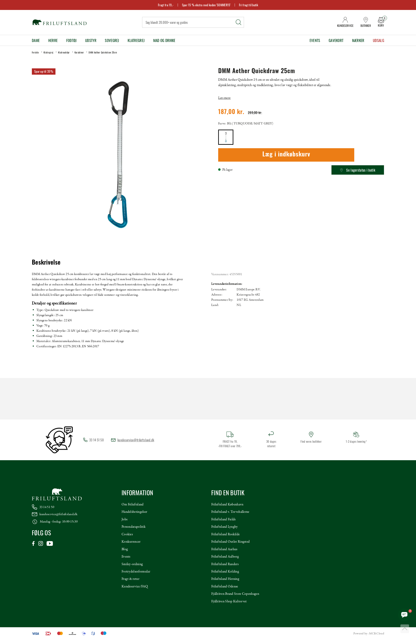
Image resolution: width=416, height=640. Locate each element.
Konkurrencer (131, 541)
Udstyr (90, 40)
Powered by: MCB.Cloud (368, 634)
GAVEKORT (336, 40)
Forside (35, 52)
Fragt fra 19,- (166, 5)
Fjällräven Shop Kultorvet (229, 601)
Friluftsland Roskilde (225, 534)
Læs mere (224, 98)
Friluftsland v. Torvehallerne (230, 512)
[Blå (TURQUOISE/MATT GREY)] (225, 137)
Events (315, 40)
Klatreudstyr (64, 52)
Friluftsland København (227, 504)
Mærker (358, 40)
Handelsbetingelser (134, 512)
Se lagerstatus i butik (360, 170)
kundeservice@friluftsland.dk (135, 439)
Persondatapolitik (134, 526)
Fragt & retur (130, 579)
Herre (53, 40)
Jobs (124, 519)
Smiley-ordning (132, 564)
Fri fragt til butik (248, 5)
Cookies (127, 534)
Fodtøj (71, 40)
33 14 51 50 (46, 507)
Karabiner (79, 52)
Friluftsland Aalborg (225, 556)
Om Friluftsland (133, 504)
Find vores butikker (311, 441)
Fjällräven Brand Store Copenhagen (235, 594)
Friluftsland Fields (223, 519)
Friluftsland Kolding (225, 571)
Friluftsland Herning (225, 579)
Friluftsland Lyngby (224, 526)
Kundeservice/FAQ (135, 586)
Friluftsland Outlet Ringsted (230, 541)
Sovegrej (112, 40)
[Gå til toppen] (404, 628)
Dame (36, 40)
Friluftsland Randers (225, 564)
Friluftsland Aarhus (224, 549)
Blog (125, 549)
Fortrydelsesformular (136, 571)
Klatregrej (136, 40)
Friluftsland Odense (224, 586)
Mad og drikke (164, 40)
